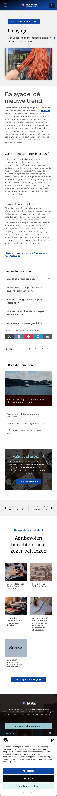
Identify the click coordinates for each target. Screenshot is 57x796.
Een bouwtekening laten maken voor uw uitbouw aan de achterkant (25, 400)
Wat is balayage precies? (28, 279)
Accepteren (28, 771)
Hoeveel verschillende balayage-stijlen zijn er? (28, 313)
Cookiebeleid (27, 792)
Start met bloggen (28, 481)
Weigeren (28, 778)
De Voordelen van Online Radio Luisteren (15, 586)
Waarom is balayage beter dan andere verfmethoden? (28, 289)
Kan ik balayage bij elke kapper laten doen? (28, 301)
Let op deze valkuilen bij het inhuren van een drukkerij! (15, 621)
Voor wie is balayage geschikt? (28, 323)
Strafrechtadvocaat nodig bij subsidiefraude (26, 423)
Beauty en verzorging (24, 21)
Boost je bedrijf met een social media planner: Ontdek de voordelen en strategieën (40, 624)
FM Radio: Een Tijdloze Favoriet (40, 585)
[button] (52, 740)
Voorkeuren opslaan (29, 786)
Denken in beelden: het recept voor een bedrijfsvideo (15, 663)
